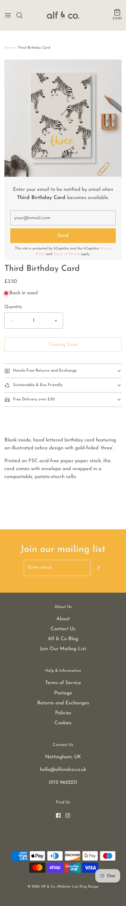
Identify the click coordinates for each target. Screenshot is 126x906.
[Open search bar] (21, 15)
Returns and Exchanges (63, 703)
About (63, 618)
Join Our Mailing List (63, 648)
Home (9, 48)
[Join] (99, 568)
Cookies (63, 722)
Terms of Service (66, 254)
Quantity (13, 307)
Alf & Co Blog (63, 638)
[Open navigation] (8, 15)
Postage (63, 693)
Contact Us (63, 628)
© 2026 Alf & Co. (42, 886)
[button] (63, 118)
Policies (63, 712)
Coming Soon (63, 344)
